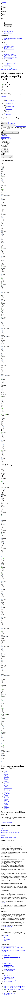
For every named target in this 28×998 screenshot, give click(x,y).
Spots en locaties (8, 33)
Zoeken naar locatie (7, 822)
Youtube (22, 989)
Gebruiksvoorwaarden (9, 63)
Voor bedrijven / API (9, 49)
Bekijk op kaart (7, 69)
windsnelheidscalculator (6, 926)
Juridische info (7, 66)
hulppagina (3, 902)
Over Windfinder (8, 47)
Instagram (22, 988)
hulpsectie (5, 935)
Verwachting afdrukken (8, 126)
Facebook (14, 69)
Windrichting (4, 135)
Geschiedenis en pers (9, 46)
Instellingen (8, 26)
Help (7, 23)
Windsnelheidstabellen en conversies (13, 38)
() (5, 137)
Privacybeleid (7, 65)
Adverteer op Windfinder (10, 55)
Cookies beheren (8, 58)
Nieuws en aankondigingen (10, 57)
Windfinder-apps (8, 44)
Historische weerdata (9, 54)
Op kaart (3, 96)
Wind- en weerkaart (8, 31)
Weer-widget (7, 39)
